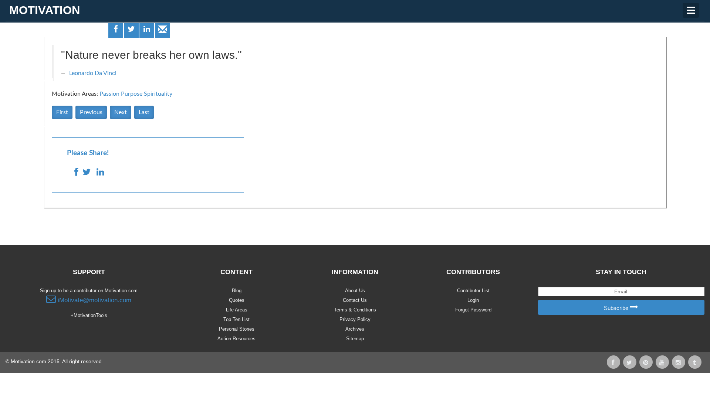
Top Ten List (236, 319)
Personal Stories (236, 329)
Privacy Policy (355, 319)
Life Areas (25, 35)
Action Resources (236, 338)
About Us (355, 290)
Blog (236, 290)
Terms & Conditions (355, 310)
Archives (354, 329)
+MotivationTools (89, 315)
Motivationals (33, 80)
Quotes (21, 58)
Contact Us (355, 300)
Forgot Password (473, 310)
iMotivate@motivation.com (93, 300)
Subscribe (617, 308)
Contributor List (473, 290)
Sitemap (355, 338)
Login (473, 300)
